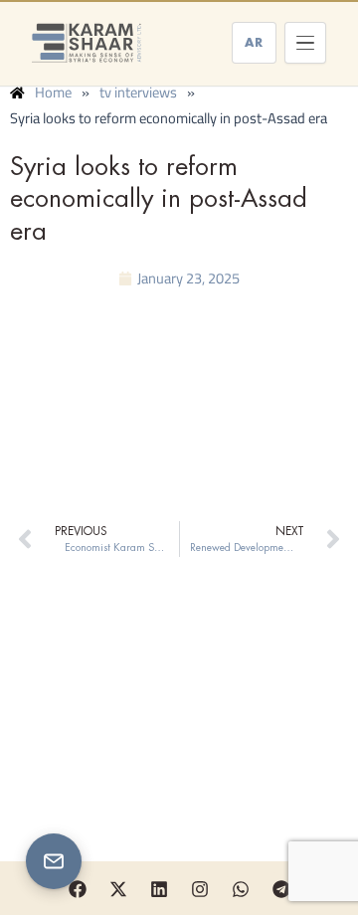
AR (254, 42)
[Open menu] (305, 43)
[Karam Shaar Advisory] (86, 43)
